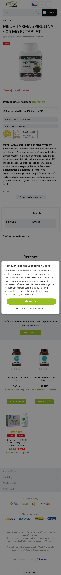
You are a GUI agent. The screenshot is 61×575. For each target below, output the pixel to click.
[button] (30, 308)
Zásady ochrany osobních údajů (20, 294)
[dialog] (30, 287)
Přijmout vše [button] (32, 301)
